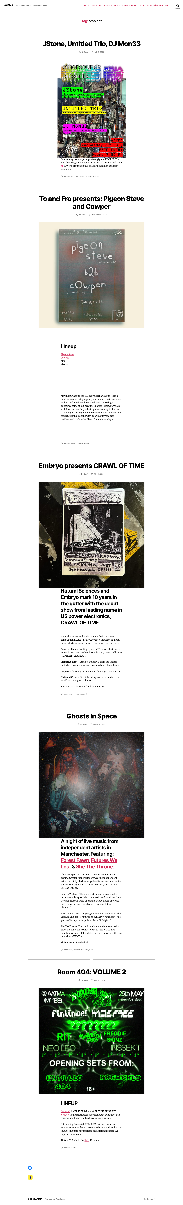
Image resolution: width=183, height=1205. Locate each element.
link (87, 1140)
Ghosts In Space (91, 716)
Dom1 (86, 52)
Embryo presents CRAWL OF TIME (91, 466)
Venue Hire (96, 5)
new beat (79, 443)
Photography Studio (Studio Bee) (154, 5)
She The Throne (94, 866)
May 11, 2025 (99, 474)
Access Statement (112, 5)
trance (86, 443)
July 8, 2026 (99, 52)
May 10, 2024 (99, 980)
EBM (73, 443)
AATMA (8, 5)
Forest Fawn (75, 860)
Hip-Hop (74, 1148)
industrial (83, 176)
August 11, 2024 (99, 724)
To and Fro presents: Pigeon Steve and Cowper (91, 202)
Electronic (75, 176)
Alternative (68, 950)
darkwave (84, 950)
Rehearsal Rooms (129, 5)
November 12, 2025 (99, 215)
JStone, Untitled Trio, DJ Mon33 (91, 44)
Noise (90, 176)
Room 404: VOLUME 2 (91, 972)
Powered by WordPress (55, 1199)
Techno (96, 176)
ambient (67, 176)
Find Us (86, 5)
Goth (91, 950)
